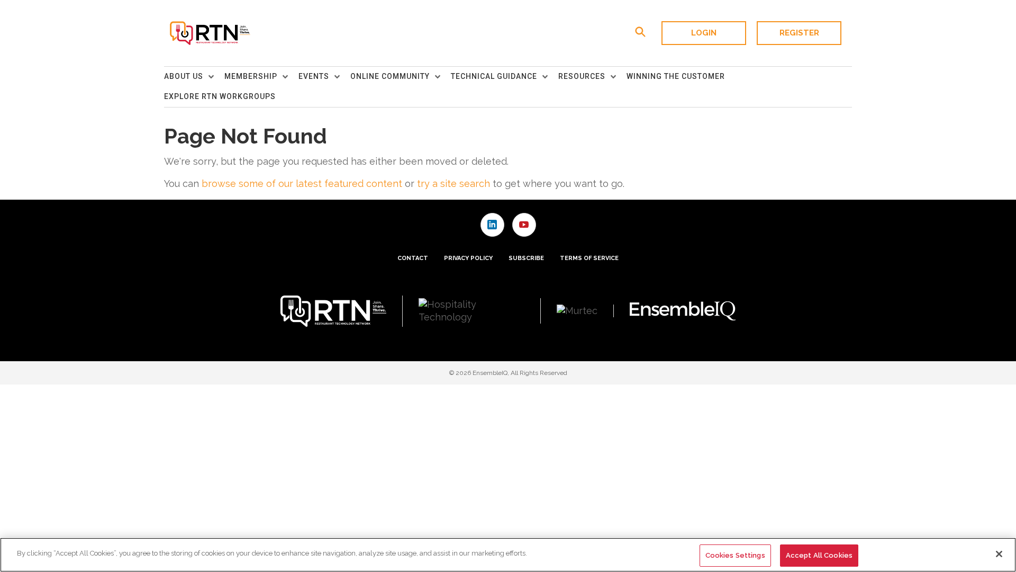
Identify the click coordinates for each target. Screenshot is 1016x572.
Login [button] (703, 33)
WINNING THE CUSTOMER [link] (676, 76)
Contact (412, 258)
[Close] (999, 554)
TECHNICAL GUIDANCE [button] (494, 76)
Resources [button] (581, 76)
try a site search (453, 183)
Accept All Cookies (819, 555)
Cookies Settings (735, 555)
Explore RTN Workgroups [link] (220, 96)
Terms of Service (589, 258)
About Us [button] (183, 76)
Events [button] (313, 76)
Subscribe (526, 258)
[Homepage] (209, 33)
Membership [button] (250, 76)
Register (799, 33)
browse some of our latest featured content (302, 183)
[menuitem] (194, 77)
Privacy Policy (468, 258)
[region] (508, 555)
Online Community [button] (390, 76)
